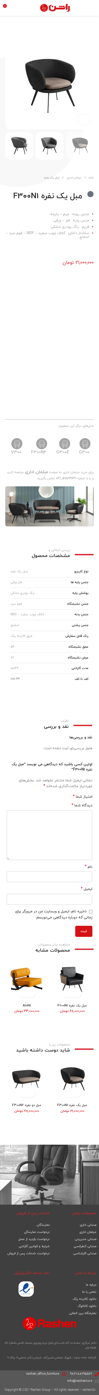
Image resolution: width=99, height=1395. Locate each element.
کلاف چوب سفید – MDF (27, 614)
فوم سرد (16, 604)
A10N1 (27, 1005)
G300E (62, 452)
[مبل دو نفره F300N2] (26, 1080)
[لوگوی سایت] (55, 7)
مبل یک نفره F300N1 (72, 1105)
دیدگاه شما (82, 805)
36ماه (14, 668)
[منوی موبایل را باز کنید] (92, 8)
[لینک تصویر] (26, 1288)
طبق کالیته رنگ (21, 636)
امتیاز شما (82, 797)
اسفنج (15, 625)
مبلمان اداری (74, 178)
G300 (84, 452)
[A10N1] (26, 980)
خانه (91, 178)
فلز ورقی (16, 582)
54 (13, 647)
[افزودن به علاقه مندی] (19, 36)
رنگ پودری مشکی (22, 593)
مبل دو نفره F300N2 (26, 1105)
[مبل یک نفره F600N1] (72, 980)
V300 (16, 452)
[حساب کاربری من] (18, 8)
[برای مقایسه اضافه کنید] (10, 36)
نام (88, 867)
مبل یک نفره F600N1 (72, 1005)
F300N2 (38, 452)
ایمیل (86, 889)
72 (12, 658)
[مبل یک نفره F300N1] (72, 1080)
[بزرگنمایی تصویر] (84, 119)
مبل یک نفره (51, 178)
